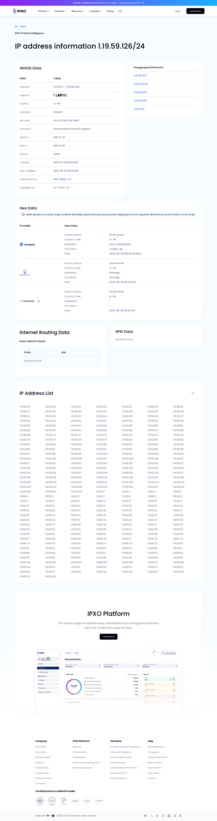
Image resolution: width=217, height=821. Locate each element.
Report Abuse (154, 767)
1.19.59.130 (101, 406)
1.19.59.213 (76, 463)
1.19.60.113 (127, 567)
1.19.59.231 (178, 472)
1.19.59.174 (152, 435)
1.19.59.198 (50, 454)
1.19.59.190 (25, 449)
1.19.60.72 (152, 538)
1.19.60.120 (127, 571)
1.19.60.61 (49, 534)
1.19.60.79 (152, 543)
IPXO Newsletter (42, 757)
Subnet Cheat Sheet (157, 757)
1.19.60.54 (50, 529)
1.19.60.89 (50, 553)
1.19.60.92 (127, 553)
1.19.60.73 (178, 538)
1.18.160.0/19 (140, 92)
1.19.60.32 (24, 515)
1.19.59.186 (101, 444)
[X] (151, 815)
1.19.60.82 (50, 548)
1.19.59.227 (76, 472)
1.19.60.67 (25, 538)
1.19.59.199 (76, 454)
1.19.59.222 (127, 468)
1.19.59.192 (76, 449)
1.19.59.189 (178, 444)
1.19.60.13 (75, 501)
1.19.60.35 (101, 515)
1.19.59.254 (51, 491)
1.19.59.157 (76, 425)
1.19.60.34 (76, 515)
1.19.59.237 (153, 477)
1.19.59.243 (127, 482)
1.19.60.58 (152, 529)
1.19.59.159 (127, 425)
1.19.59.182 (178, 439)
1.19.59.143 (76, 416)
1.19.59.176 (25, 439)
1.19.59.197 (25, 454)
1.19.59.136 (76, 411)
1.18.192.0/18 (140, 100)
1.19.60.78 (127, 543)
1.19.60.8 (126, 496)
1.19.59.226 (50, 472)
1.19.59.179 (101, 439)
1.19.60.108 (178, 562)
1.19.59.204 (25, 458)
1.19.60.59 (178, 529)
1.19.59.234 (76, 477)
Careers (39, 762)
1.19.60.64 (127, 534)
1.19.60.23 (152, 505)
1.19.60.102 (25, 562)
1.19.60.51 (152, 524)
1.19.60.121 (152, 571)
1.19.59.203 (178, 454)
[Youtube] (145, 815)
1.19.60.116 (25, 571)
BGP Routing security (82, 767)
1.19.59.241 (76, 482)
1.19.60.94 (178, 553)
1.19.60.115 (178, 567)
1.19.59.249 (101, 487)
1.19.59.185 (76, 444)
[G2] (175, 815)
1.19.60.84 (101, 548)
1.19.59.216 (152, 463)
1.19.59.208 (127, 458)
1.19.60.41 (75, 520)
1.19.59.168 (178, 430)
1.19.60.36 (127, 515)
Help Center (153, 773)
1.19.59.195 (152, 449)
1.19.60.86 (152, 548)
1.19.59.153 (152, 421)
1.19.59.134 (25, 411)
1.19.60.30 (152, 510)
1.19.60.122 (178, 571)
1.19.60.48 (76, 524)
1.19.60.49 (101, 524)
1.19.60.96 (50, 557)
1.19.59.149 (50, 421)
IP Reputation (79, 757)
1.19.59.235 (101, 477)
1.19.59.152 (127, 421)
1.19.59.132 (152, 406)
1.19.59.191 (50, 449)
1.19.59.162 (25, 430)
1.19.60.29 (127, 510)
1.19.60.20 (76, 505)
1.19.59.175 (178, 435)
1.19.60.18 (24, 505)
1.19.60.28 (101, 510)
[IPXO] (19, 11)
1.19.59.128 (50, 406)
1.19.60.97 (76, 557)
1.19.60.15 (126, 501)
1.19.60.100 (152, 557)
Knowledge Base (156, 746)
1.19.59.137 (101, 411)
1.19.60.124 (50, 576)
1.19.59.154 (178, 421)
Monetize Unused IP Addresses (125, 746)
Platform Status (155, 762)
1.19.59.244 (153, 482)
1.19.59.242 (101, 482)
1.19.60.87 (178, 548)
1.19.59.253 (25, 491)
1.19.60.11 (24, 501)
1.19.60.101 (178, 557)
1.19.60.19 (49, 505)
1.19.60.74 (25, 543)
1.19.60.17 (177, 501)
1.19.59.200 (101, 454)
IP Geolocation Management (86, 762)
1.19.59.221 (101, 468)
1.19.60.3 (177, 491)
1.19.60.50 (127, 524)
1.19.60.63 (101, 534)
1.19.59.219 (50, 468)
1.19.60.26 (50, 510)
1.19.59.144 (101, 416)
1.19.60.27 (76, 510)
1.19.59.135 (50, 411)
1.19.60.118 (76, 571)
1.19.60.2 (151, 491)
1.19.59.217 (178, 463)
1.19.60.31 (177, 510)
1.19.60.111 (75, 567)
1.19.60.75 (50, 543)
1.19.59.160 (152, 425)
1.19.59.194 (127, 449)
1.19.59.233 (50, 477)
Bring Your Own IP (118, 773)
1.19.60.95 (25, 557)
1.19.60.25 (25, 510)
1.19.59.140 (178, 411)
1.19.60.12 (49, 501)
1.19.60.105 (101, 562)
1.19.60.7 (100, 496)
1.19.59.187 (127, 444)
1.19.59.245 (178, 482)
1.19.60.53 (25, 529)
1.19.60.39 (24, 520)
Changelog (153, 752)
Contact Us (40, 752)
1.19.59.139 (152, 411)
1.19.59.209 (153, 458)
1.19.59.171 (76, 435)
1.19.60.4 (24, 496)
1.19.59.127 (25, 406)
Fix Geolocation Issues (120, 757)
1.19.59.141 (25, 416)
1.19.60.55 (76, 529)
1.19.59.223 (152, 468)
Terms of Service (43, 778)
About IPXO (40, 746)
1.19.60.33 (50, 515)
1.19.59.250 (127, 487)
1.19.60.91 (100, 553)
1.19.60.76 (76, 543)
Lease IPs (77, 746)
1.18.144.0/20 (141, 84)
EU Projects (40, 783)
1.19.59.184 (50, 444)
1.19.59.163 (50, 430)
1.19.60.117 (50, 571)
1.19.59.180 (127, 439)
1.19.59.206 (76, 458)
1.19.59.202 (153, 454)
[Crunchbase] (169, 815)
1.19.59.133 (178, 406)
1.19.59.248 (76, 487)
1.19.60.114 (152, 567)
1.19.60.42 (101, 520)
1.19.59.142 (50, 416)
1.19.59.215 (127, 463)
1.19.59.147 (178, 416)
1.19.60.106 (127, 562)
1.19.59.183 (25, 444)
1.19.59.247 (51, 487)
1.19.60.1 (126, 491)
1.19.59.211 (24, 463)
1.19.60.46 (25, 524)
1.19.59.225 (25, 472)
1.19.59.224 (178, 468)
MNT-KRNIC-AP (62, 179)
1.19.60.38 (178, 515)
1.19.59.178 (76, 439)
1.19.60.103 (50, 562)
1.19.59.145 (127, 416)
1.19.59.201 (127, 454)
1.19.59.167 (152, 430)
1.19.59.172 (101, 435)
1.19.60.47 (50, 524)
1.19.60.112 (101, 567)
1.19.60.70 (101, 538)
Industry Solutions (118, 778)
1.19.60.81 (24, 548)
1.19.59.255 (76, 491)
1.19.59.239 (25, 482)
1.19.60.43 (127, 520)
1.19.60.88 (25, 553)
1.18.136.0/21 (140, 75)
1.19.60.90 (76, 553)
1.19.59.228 (101, 472)
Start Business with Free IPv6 (123, 767)
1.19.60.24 (178, 505)
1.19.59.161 (178, 425)
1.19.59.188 (152, 444)
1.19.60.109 (25, 567)
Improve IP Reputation (120, 752)
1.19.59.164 (76, 430)
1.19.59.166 (127, 430)
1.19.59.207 (101, 458)
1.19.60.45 (178, 520)
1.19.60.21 (100, 505)
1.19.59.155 (25, 425)
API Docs (152, 778)
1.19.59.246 (25, 487)
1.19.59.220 (76, 468)
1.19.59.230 (153, 472)
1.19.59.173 (127, 435)
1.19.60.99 (127, 557)
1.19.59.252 (178, 487)
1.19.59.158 (101, 425)
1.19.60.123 (25, 576)
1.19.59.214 (101, 463)
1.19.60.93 (152, 553)
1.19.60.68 (50, 538)
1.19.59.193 (101, 449)
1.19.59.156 (50, 425)
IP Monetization (80, 752)
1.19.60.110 (50, 567)
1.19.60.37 (152, 515)
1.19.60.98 (101, 557)
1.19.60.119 (101, 571)
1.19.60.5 (49, 496)
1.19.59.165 (101, 430)
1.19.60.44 (152, 520)
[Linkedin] (157, 815)
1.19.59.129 (76, 406)
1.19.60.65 (152, 534)
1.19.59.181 (152, 439)
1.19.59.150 (76, 421)
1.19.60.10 (177, 496)
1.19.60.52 (178, 524)
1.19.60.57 (127, 529)
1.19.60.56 (101, 529)
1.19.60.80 (178, 543)
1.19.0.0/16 (139, 109)
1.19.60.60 (25, 534)
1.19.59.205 (50, 458)
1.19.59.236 (127, 477)
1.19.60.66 (178, 534)
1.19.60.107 (152, 562)
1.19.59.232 (25, 477)
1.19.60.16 (152, 501)
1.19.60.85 (127, 548)
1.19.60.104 (76, 562)
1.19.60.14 (101, 501)
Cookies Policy (42, 773)
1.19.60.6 (75, 496)
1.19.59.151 (101, 421)
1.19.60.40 (50, 520)
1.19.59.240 (51, 482)
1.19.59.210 (178, 458)
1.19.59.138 (127, 411)
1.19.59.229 (127, 472)
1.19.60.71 (126, 538)
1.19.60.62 (76, 534)
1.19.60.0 (100, 491)
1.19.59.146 (152, 416)
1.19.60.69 (76, 538)
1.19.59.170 (50, 435)
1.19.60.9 (151, 496)
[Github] (163, 815)
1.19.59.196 (178, 449)
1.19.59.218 (25, 468)
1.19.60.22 (127, 505)
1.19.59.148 (25, 421)
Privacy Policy (41, 767)
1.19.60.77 (101, 543)
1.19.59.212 (50, 463)
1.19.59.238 (178, 477)
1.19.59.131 (127, 406)
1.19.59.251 (152, 487)
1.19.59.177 (50, 439)
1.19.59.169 (25, 435)
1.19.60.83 (76, 548)
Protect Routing (117, 762)
